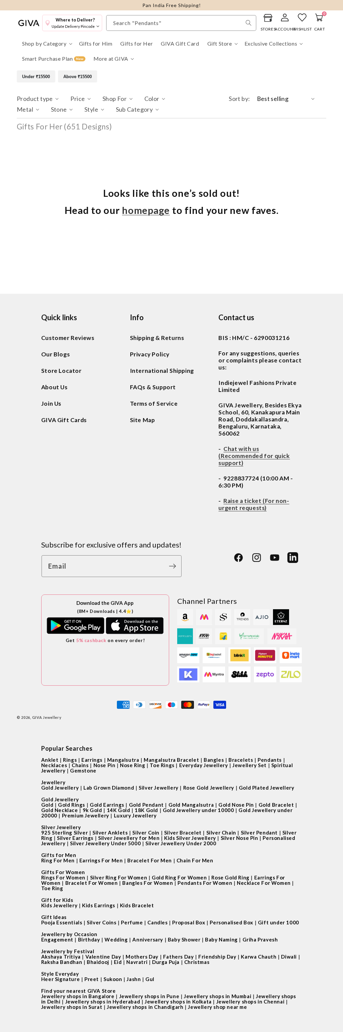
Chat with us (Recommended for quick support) (254, 455)
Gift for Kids (57, 900)
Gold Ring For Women (179, 877)
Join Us (51, 403)
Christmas (196, 962)
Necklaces (54, 765)
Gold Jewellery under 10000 (198, 810)
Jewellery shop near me (217, 1007)
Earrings (91, 760)
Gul (149, 979)
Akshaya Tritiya (61, 957)
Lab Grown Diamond (108, 788)
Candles (157, 922)
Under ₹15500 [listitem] (36, 76)
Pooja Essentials (61, 922)
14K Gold (118, 810)
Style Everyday (60, 974)
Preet (91, 979)
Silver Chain (221, 832)
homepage (146, 210)
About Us (54, 387)
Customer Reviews (67, 337)
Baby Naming (221, 939)
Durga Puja (166, 962)
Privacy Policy (149, 354)
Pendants (270, 760)
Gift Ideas (54, 917)
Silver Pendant (259, 832)
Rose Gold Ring (230, 877)
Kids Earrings (98, 905)
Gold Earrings (107, 805)
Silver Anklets (110, 832)
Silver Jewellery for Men (128, 838)
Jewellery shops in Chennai (250, 1001)
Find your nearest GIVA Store (78, 991)
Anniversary (147, 939)
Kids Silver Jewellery (190, 838)
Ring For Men (58, 860)
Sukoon (113, 979)
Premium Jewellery (85, 815)
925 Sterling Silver (64, 832)
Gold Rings (71, 805)
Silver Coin (145, 832)
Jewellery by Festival (67, 951)
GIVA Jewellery (47, 717)
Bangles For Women (147, 883)
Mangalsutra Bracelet (171, 760)
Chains (80, 765)
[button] (46, 43)
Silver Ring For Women (118, 877)
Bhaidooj (98, 962)
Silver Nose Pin (239, 838)
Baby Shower (184, 939)
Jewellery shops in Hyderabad (102, 1001)
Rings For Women (63, 877)
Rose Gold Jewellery (208, 788)
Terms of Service (154, 403)
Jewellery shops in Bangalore (78, 996)
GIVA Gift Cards (64, 419)
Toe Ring (52, 888)
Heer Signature (60, 979)
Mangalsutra (123, 760)
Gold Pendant (146, 805)
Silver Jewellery (159, 788)
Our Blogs (55, 354)
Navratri (136, 962)
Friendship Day (217, 957)
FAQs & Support (153, 387)
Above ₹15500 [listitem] (77, 76)
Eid (118, 962)
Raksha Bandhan (61, 962)
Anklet (50, 760)
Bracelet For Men (149, 860)
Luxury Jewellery (135, 815)
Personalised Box (231, 922)
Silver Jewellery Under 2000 (180, 843)
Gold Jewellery (60, 788)
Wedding (116, 939)
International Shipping (162, 370)
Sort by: (239, 98)
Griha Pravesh (260, 939)
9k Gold (92, 810)
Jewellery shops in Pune (149, 996)
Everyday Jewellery (203, 765)
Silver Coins (101, 922)
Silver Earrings (75, 838)
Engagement (57, 939)
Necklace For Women (264, 883)
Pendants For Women (205, 883)
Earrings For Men (101, 860)
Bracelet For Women (91, 883)
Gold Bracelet (276, 805)
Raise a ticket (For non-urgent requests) (253, 504)
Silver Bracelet (183, 832)
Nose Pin (104, 765)
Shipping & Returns (157, 337)
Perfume (132, 922)
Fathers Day (178, 957)
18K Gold (146, 810)
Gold (47, 805)
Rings (70, 760)
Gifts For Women (63, 872)
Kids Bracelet (137, 905)
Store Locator (61, 370)
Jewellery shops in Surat (71, 1007)
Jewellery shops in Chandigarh (145, 1007)
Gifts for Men (58, 855)
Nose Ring (132, 765)
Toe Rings (162, 765)
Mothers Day (142, 957)
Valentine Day (103, 957)
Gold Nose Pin (236, 805)
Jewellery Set (249, 765)
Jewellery (53, 782)
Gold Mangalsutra (191, 805)
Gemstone (83, 770)
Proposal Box (188, 922)
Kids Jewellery (59, 905)
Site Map (142, 419)
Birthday (89, 939)
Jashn (134, 979)
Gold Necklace (59, 810)
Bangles (214, 760)
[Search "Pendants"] (248, 22)
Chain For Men (195, 860)
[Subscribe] (174, 566)
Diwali (289, 957)
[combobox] (181, 23)
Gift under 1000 (278, 922)
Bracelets (240, 760)
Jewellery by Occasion (69, 934)
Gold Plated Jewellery (266, 788)
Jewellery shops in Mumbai (217, 996)
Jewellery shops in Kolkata (178, 1001)
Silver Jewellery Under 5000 (105, 843)
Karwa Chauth (258, 957)
